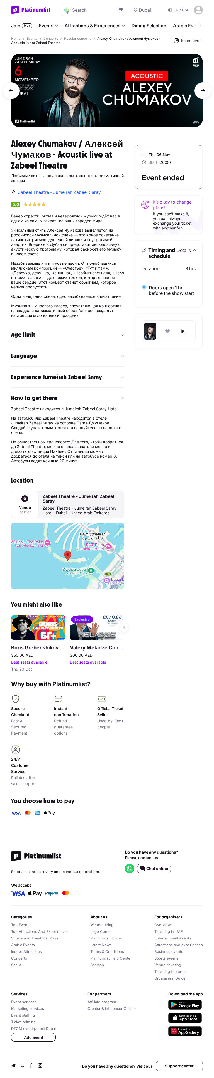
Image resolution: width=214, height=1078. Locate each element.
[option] (107, 90)
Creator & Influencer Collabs (112, 1008)
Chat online (157, 868)
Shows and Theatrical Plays (34, 938)
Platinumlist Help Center (111, 958)
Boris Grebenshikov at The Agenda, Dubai (38, 648)
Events (46, 25)
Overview (162, 925)
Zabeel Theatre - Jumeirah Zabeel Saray (78, 498)
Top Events (20, 925)
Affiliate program (101, 1002)
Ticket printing (23, 1022)
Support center (179, 1066)
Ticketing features (170, 971)
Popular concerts (77, 38)
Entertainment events (172, 938)
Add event (33, 1037)
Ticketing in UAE (168, 931)
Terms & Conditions (107, 951)
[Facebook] (31, 1066)
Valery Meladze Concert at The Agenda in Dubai (97, 648)
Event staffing (23, 1015)
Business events (168, 951)
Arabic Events (23, 945)
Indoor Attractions (26, 951)
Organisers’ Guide (170, 978)
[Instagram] (40, 1066)
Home (16, 38)
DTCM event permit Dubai (33, 1028)
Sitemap (97, 965)
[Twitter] (22, 1066)
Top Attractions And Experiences (39, 931)
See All (17, 965)
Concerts (50, 38)
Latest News (101, 945)
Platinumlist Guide (105, 938)
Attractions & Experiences (92, 25)
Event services (24, 1002)
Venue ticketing (167, 965)
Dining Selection (149, 25)
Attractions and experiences (178, 945)
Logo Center (101, 931)
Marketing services (27, 1008)
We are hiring (101, 925)
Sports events (166, 958)
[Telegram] (13, 1066)
